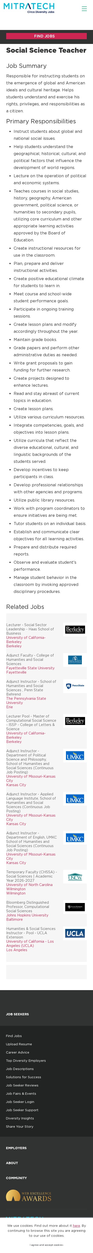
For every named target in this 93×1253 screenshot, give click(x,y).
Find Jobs (14, 1036)
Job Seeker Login (20, 1101)
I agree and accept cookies (46, 1245)
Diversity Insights (20, 1118)
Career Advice (17, 1052)
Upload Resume (19, 1044)
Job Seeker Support (22, 1110)
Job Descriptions (20, 1069)
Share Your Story (19, 1126)
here (76, 1225)
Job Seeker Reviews (22, 1085)
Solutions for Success (23, 1077)
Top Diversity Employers (26, 1060)
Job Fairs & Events (21, 1093)
